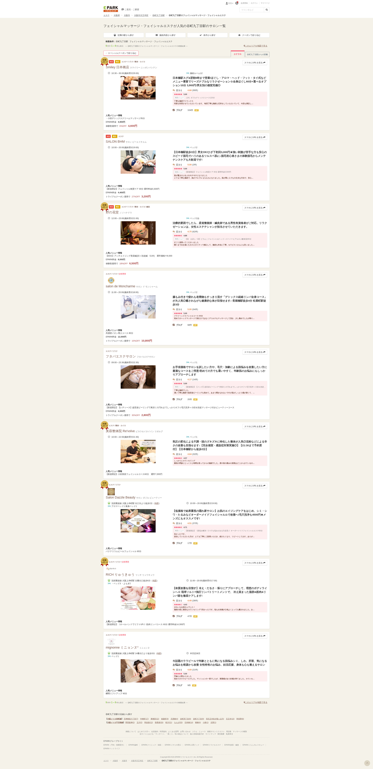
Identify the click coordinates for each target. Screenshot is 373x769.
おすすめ (237, 54)
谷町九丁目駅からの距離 (257, 54)
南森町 (165, 719)
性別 (230, 3)
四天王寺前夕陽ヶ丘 (215, 719)
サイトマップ (210, 734)
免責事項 (229, 734)
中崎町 (144, 719)
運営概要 (220, 734)
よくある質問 (173, 731)
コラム (194, 731)
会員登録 (244, 3)
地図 (157, 503)
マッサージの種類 (240, 731)
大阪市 (127, 15)
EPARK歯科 (133, 745)
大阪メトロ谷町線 (114, 719)
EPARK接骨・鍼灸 (231, 745)
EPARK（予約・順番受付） (114, 745)
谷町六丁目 (198, 719)
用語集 (228, 731)
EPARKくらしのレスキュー (253, 745)
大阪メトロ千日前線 (115, 722)
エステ (106, 15)
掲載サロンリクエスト (216, 731)
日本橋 (189, 722)
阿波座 (148, 722)
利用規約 (163, 731)
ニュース (202, 731)
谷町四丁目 (185, 719)
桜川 (168, 722)
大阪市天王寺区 (141, 15)
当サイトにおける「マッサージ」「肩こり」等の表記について (164, 734)
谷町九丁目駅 (158, 15)
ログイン (254, 3)
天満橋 (174, 719)
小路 (206, 722)
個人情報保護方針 (197, 734)
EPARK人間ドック (192, 745)
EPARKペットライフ (111, 749)
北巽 (213, 722)
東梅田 (155, 719)
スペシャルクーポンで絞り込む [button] (122, 53)
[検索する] (266, 9)
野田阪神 (130, 722)
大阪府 (117, 15)
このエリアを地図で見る (256, 46)
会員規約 (154, 731)
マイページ (265, 3)
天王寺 (230, 719)
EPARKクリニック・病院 (151, 745)
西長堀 (159, 722)
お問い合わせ (185, 731)
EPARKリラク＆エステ (110, 9)
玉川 (139, 722)
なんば (178, 722)
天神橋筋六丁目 (131, 719)
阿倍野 (240, 719)
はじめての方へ (144, 731)
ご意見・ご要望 (132, 9)
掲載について (131, 731)
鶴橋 (198, 722)
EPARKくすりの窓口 (173, 745)
